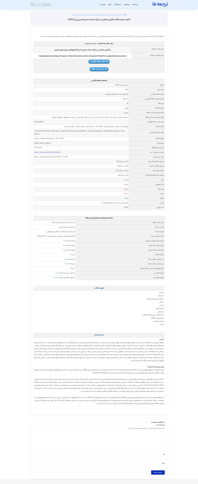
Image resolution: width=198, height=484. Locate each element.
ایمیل (163, 463)
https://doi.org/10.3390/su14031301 (47, 152)
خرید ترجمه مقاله (97, 69)
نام (164, 454)
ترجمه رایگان (117, 5)
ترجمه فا (135, 5)
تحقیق (110, 5)
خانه (123, 15)
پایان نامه (102, 5)
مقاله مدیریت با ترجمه (116, 15)
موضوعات (126, 5)
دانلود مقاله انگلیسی (97, 61)
